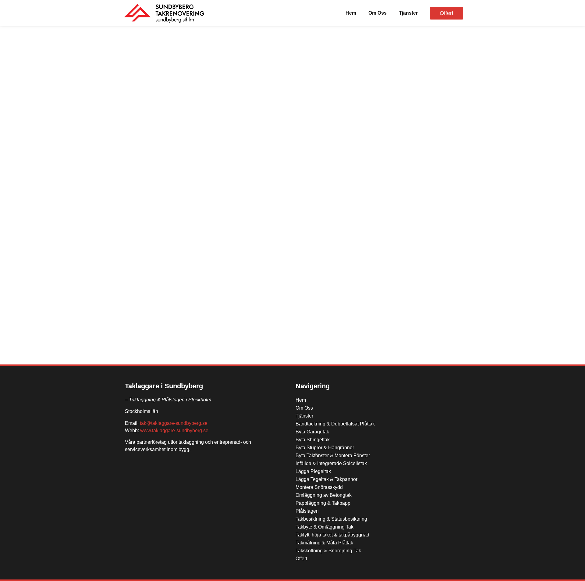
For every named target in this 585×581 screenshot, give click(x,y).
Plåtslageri (307, 511)
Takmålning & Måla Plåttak (324, 542)
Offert (301, 558)
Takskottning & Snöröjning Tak (328, 550)
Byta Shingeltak (313, 439)
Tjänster (408, 13)
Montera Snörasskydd (319, 487)
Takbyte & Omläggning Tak (324, 526)
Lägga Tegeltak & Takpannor (326, 479)
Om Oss (377, 13)
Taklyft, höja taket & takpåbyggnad (332, 534)
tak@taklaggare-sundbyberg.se (173, 423)
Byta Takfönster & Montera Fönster (333, 455)
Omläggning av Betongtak (324, 495)
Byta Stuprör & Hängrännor (325, 447)
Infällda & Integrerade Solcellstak (331, 463)
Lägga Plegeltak (313, 471)
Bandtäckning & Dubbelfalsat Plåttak (335, 423)
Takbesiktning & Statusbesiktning (331, 519)
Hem (351, 13)
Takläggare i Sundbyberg (164, 386)
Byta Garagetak (312, 431)
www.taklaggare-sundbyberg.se (174, 430)
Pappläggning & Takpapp (323, 503)
